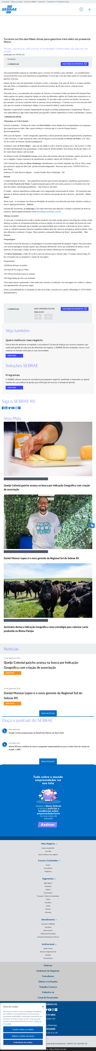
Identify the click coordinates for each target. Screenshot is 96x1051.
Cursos (48, 865)
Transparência (48, 958)
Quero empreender (48, 848)
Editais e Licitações (17, 2)
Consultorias (48, 868)
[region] (23, 1026)
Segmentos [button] (48, 878)
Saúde (48, 906)
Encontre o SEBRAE (30, 2)
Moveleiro (48, 902)
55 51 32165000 (48, 1028)
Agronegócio (48, 883)
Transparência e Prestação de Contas (58, 2)
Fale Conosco (48, 930)
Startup (48, 889)
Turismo (48, 909)
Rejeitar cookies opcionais (23, 1036)
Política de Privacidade (48, 934)
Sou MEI (48, 851)
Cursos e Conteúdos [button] (48, 860)
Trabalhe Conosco (48, 986)
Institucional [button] (48, 944)
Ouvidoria (48, 927)
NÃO (48, 317)
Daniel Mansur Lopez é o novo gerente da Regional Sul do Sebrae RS (41, 558)
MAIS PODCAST (48, 761)
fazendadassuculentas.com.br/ (49, 211)
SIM (38, 317)
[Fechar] (43, 1006)
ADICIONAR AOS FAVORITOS (73, 64)
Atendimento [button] (48, 919)
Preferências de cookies (23, 1042)
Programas (48, 871)
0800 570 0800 (48, 1014)
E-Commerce (48, 893)
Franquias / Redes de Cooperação (48, 896)
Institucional (5, 2)
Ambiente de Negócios (48, 970)
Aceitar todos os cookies (23, 1029)
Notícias (48, 965)
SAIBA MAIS (12, 356)
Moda (48, 899)
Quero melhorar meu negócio (48, 854)
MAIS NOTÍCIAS (48, 713)
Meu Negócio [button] (48, 843)
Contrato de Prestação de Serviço (48, 937)
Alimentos (48, 886)
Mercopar (48, 912)
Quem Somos (48, 948)
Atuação (48, 955)
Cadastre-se (48, 992)
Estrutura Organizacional (48, 952)
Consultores (41, 2)
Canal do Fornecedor (48, 997)
